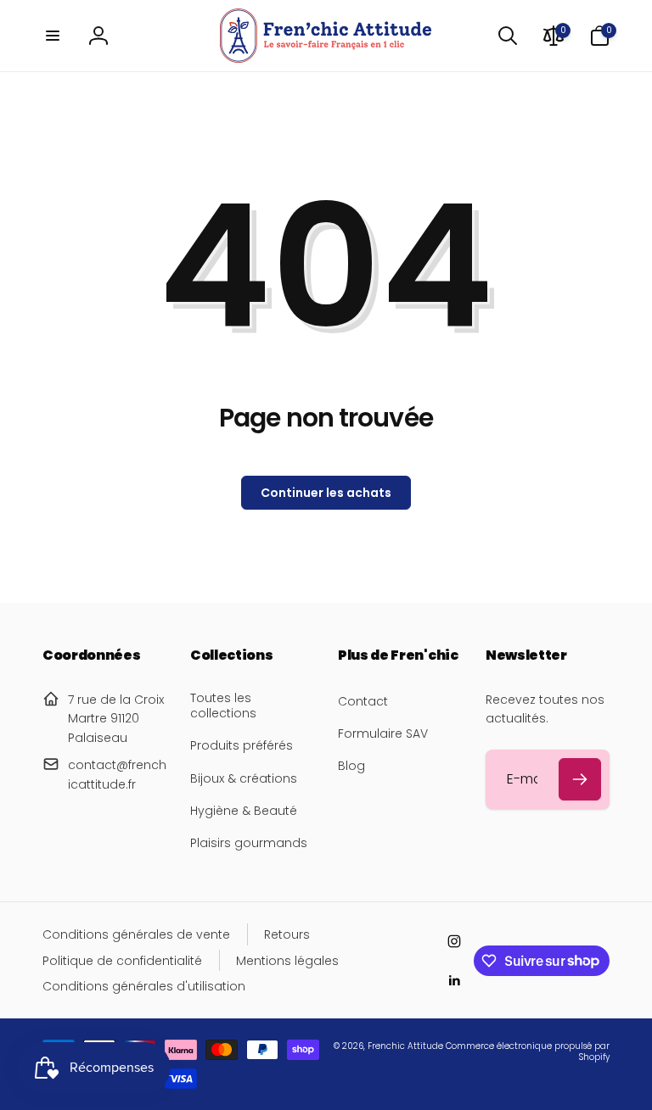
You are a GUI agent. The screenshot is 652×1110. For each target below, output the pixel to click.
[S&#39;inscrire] (580, 779)
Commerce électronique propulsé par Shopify (528, 1051)
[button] (52, 35)
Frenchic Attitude (405, 1046)
